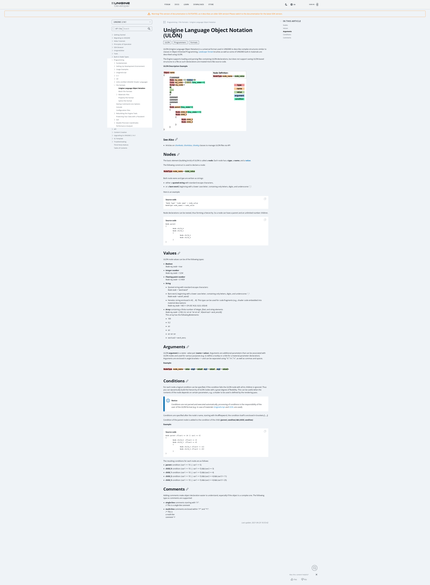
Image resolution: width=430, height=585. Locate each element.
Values (285, 28)
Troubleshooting (120, 142)
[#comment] (187, 489)
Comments (287, 38)
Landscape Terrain (206, 52)
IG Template (118, 138)
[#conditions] (187, 381)
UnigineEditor (119, 50)
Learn (186, 4)
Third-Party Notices (121, 145)
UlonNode (179, 145)
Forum (167, 4)
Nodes (285, 25)
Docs (177, 4)
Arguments (287, 31)
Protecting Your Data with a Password (130, 116)
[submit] (149, 29)
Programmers (180, 42)
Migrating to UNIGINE (122, 38)
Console (119, 107)
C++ (117, 76)
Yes (295, 579)
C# (117, 79)
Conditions (287, 34)
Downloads (198, 4)
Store (211, 4)
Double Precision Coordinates (127, 123)
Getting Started (119, 35)
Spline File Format (125, 101)
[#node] (178, 154)
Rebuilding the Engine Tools (126, 113)
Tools (116, 54)
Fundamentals (121, 63)
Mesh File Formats (125, 91)
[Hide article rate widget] (316, 574)
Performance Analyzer (124, 126)
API (115, 129)
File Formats (120, 85)
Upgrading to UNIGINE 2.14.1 (125, 135)
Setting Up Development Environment (130, 66)
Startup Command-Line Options (128, 104)
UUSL (231, 407)
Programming (119, 60)
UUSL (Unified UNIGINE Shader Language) (131, 82)
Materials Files (123, 94)
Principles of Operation (122, 44)
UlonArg (196, 145)
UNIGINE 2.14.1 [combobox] (120, 22)
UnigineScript (121, 72)
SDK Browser (119, 47)
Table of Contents (120, 148)
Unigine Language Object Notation (131, 88)
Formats (193, 42)
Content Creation (120, 132)
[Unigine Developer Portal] (121, 4)
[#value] (179, 253)
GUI (117, 120)
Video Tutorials (119, 41)
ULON (167, 42)
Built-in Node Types (121, 57)
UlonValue (188, 145)
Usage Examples (122, 69)
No (305, 579)
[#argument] (187, 347)
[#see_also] (176, 139)
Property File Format (126, 98)
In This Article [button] (292, 21)
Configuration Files (123, 110)
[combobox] (293, 4)
